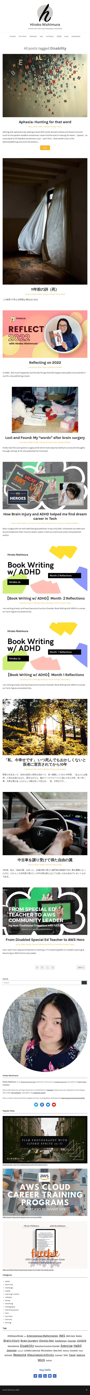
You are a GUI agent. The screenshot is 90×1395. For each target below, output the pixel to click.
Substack (50, 1090)
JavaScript (20, 1350)
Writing (53, 127)
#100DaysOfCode (15, 1336)
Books (79, 1336)
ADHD (66, 36)
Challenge (36, 603)
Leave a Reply (60, 294)
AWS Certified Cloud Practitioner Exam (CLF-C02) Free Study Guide (28, 1270)
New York (57, 1350)
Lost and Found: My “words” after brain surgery (45, 438)
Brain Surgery (29, 1340)
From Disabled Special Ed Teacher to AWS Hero (45, 940)
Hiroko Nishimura (45, 24)
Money (7, 1300)
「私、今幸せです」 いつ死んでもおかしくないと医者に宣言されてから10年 (45, 762)
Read (45, 148)
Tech (47, 442)
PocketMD (74, 1350)
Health (40, 127)
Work (41, 1360)
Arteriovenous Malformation (42, 1335)
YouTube (49, 1360)
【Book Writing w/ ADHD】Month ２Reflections (45, 598)
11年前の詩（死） (45, 289)
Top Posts (22, 36)
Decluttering (13, 1346)
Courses (72, 1340)
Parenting (9, 1304)
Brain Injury (11, 1340)
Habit (78, 1345)
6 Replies (67, 442)
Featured (33, 36)
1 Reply (59, 127)
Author (13, 36)
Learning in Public (33, 523)
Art (25, 1336)
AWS (41, 36)
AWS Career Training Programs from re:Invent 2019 (22, 1217)
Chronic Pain (46, 1340)
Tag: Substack (16, 1093)
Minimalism (46, 1350)
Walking (80, 1355)
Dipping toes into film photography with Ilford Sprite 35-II (25, 1165)
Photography (10, 1307)
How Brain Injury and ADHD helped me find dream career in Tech (45, 516)
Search (5, 979)
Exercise (67, 1345)
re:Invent (8, 1355)
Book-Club (9, 1285)
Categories (76, 36)
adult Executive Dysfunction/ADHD (73, 1098)
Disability (27, 1345)
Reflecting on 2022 (45, 362)
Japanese (12, 1350)
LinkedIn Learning (32, 1350)
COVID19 (81, 1340)
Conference (61, 1340)
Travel (72, 1355)
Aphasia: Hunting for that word (45, 122)
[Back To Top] (86, 1390)
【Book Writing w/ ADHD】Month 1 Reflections (45, 675)
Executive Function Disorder (47, 1346)
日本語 (59, 36)
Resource (19, 1355)
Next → (81, 967)
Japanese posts (39, 1093)
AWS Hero (70, 1336)
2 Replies (59, 367)
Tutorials (50, 36)
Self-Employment (47, 523)
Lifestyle (47, 127)
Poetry (81, 1350)
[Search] (84, 982)
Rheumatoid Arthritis (40, 1354)
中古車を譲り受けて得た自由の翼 (45, 860)
